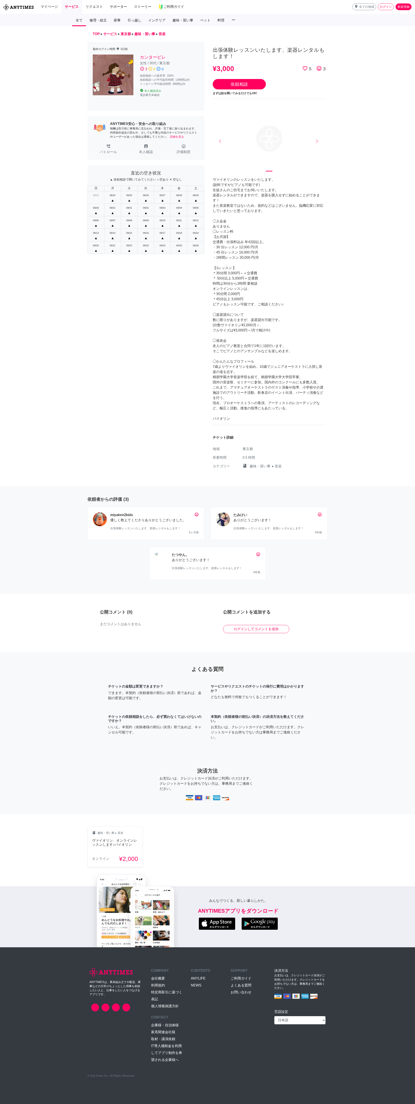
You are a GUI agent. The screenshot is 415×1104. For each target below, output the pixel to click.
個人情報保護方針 (165, 1006)
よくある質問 (241, 985)
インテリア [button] (157, 20)
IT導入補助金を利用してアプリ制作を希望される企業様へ (166, 1053)
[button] (364, 6)
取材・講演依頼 (163, 1039)
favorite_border (305, 68)
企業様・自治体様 (165, 1025)
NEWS (196, 985)
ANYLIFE (198, 978)
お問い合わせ (241, 992)
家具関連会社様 (163, 1032)
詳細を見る (177, 136)
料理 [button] (220, 20)
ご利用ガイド (241, 978)
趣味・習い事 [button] (182, 20)
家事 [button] (117, 20)
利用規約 (158, 985)
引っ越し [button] (134, 20)
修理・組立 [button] (98, 20)
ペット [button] (205, 20)
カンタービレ (153, 57)
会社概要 (158, 978)
